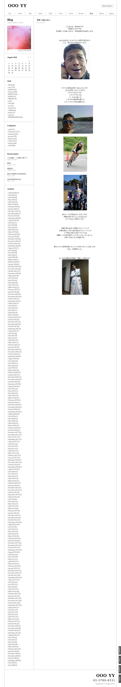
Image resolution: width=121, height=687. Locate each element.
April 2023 (11, 285)
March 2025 (12, 232)
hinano (10, 112)
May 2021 (11, 338)
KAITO (10, 96)
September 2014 (13, 522)
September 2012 (13, 577)
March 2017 (12, 453)
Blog (10, 19)
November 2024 (13, 241)
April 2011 (11, 617)
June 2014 (11, 529)
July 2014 (11, 527)
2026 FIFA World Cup (14, 179)
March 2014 (12, 536)
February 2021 (13, 345)
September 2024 (13, 246)
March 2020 (12, 370)
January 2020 (12, 375)
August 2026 (12, 193)
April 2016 (11, 478)
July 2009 (11, 663)
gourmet (11, 136)
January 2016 (12, 485)
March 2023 (12, 287)
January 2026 (12, 209)
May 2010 (11, 642)
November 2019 (13, 379)
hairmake (11, 134)
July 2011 (11, 610)
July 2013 (11, 554)
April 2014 (11, 534)
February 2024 (13, 262)
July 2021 (11, 333)
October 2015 (12, 492)
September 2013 (13, 550)
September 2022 (13, 301)
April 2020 (11, 368)
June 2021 (11, 335)
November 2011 (13, 600)
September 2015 (13, 494)
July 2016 (11, 471)
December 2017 (13, 432)
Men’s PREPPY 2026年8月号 (16, 174)
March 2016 (12, 481)
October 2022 (12, 299)
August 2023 (12, 276)
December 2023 (13, 266)
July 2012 (11, 582)
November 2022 (13, 296)
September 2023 (13, 273)
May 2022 (11, 310)
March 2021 (12, 342)
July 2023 (11, 278)
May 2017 (11, 448)
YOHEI (10, 110)
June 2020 (11, 363)
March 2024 (12, 260)
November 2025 (13, 213)
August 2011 (12, 607)
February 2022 (13, 317)
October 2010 (12, 630)
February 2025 (13, 234)
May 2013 (11, 559)
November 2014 (13, 518)
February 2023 (13, 289)
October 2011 (12, 603)
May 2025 (11, 227)
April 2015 (11, 506)
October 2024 (12, 243)
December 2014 (13, 515)
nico (9, 87)
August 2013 (12, 552)
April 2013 (11, 561)
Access (71, 13)
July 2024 (11, 250)
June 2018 (11, 418)
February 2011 (13, 621)
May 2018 (11, 421)
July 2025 (11, 223)
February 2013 (13, 566)
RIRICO (10, 94)
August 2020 (12, 359)
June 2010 (11, 640)
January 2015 (12, 513)
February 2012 (13, 593)
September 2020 (13, 356)
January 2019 (12, 402)
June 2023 (11, 280)
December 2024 (13, 239)
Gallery (101, 13)
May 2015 (11, 504)
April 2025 (11, 229)
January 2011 (12, 624)
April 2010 (11, 644)
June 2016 (11, 474)
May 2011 (11, 614)
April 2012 (11, 589)
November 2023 (13, 269)
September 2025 (13, 218)
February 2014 (13, 538)
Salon (40, 13)
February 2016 (13, 483)
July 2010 (11, 637)
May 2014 (11, 531)
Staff (50, 13)
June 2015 (11, 501)
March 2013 (12, 564)
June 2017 (11, 446)
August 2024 (12, 248)
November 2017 (13, 435)
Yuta (9, 103)
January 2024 (12, 264)
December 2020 (13, 349)
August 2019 (12, 386)
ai (8, 101)
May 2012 (11, 587)
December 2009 (13, 653)
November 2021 (13, 324)
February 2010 (13, 649)
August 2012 (12, 580)
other (10, 145)
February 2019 (13, 400)
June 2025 (11, 225)
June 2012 (11, 584)
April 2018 (11, 423)
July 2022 (11, 306)
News (20, 13)
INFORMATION (13, 117)
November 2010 (13, 628)
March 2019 (12, 398)
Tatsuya (10, 92)
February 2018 (13, 428)
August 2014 (12, 524)
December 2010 (13, 626)
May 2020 (11, 365)
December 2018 (13, 405)
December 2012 (13, 570)
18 (16, 68)
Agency (111, 13)
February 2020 (13, 372)
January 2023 (12, 292)
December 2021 (13, 322)
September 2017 (13, 439)
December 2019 (13, 377)
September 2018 (13, 412)
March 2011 (12, 619)
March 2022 (12, 315)
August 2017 (12, 441)
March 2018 (12, 425)
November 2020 (13, 352)
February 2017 (13, 455)
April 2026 (11, 202)
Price (61, 13)
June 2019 (11, 391)
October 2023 (12, 271)
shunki (10, 108)
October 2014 (12, 520)
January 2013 (12, 568)
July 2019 (11, 389)
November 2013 (13, 545)
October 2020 (12, 354)
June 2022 (11, 308)
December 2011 (13, 598)
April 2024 (11, 257)
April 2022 (11, 312)
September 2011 (13, 605)
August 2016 (12, 469)
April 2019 (11, 395)
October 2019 (12, 382)
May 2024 (11, 255)
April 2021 (11, 340)
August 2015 (12, 497)
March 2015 (12, 508)
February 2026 (13, 206)
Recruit (81, 13)
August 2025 (12, 220)
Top (9, 13)
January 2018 (12, 430)
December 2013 (13, 543)
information (12, 132)
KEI (9, 85)
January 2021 (12, 347)
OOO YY (17, 5)
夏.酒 (9, 163)
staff (9, 129)
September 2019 (13, 384)
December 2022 (13, 294)
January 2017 (12, 458)
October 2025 (12, 216)
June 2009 (11, 665)
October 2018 (12, 409)
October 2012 (12, 575)
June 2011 (11, 612)
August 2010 (12, 635)
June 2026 (11, 197)
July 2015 (11, 499)
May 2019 (11, 393)
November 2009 (13, 656)
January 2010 (12, 651)
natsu (10, 115)
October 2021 (12, 326)
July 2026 (11, 195)
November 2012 (13, 573)
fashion (10, 139)
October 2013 (12, 547)
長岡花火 (10, 168)
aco (9, 106)
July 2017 (11, 444)
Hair (30, 13)
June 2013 (11, 557)
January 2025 (12, 236)
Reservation (107, 6)
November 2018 (13, 407)
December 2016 (13, 460)
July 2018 (11, 416)
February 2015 (13, 511)
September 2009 (13, 660)
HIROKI (10, 99)
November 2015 (13, 490)
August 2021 (12, 331)
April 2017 (11, 451)
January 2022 (12, 319)
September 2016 (13, 467)
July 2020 (11, 361)
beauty (10, 143)
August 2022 (12, 303)
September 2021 (13, 329)
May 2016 (11, 476)
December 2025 (13, 211)
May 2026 (11, 200)
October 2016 (12, 464)
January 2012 (12, 596)
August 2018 (12, 414)
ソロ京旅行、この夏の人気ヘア (17, 158)
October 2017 (12, 437)
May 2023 (11, 283)
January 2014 (12, 541)
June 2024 (11, 253)
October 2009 (12, 658)
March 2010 (12, 647)
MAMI (10, 89)
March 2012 (12, 591)
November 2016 (13, 462)
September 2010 (13, 633)
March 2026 (12, 204)
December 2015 (13, 488)
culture (10, 141)
